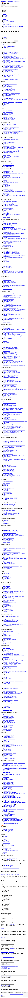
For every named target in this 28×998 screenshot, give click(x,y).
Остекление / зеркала (8, 63)
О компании (6, 836)
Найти (16, 6)
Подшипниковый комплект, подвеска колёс (14, 365)
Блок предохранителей (9, 722)
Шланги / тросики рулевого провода (12, 382)
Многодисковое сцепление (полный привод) (14, 285)
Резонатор (5, 184)
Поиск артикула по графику (10, 84)
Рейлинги (5, 520)
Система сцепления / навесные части (12, 745)
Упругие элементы (8, 71)
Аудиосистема (6, 578)
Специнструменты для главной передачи (13, 766)
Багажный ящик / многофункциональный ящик (15, 671)
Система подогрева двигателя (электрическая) (14, 558)
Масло (5, 708)
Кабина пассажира (8, 54)
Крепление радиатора (8, 72)
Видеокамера (6, 568)
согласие (8, 922)
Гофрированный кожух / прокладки (12, 372)
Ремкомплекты (7, 232)
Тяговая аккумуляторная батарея (11, 714)
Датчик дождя (6, 561)
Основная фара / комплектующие (11, 65)
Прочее (5, 669)
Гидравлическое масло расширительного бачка (14, 389)
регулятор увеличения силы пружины (12, 310)
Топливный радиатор (8, 146)
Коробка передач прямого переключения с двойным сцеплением (13, 258)
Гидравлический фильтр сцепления (12, 228)
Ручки (4, 595)
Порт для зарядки (7, 718)
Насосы (5, 559)
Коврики (5, 589)
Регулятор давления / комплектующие (12, 689)
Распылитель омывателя (9, 538)
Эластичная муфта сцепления (10, 133)
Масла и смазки (7, 44)
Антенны (5, 574)
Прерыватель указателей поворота (11, 414)
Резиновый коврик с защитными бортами (13, 591)
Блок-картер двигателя (9, 91)
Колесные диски (7, 678)
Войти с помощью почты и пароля (9, 966)
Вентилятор (6, 213)
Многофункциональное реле (10, 419)
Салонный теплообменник (10, 466)
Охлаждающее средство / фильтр (11, 486)
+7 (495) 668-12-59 (12, 858)
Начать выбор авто (5, 968)
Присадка (5, 158)
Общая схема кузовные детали (10, 52)
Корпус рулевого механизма (10, 394)
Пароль (2, 921)
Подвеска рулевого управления (11, 375)
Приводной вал (7, 266)
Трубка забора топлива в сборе (11, 139)
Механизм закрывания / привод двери (12, 566)
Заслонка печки (7, 467)
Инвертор (5, 726)
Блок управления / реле (9, 449)
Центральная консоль (8, 600)
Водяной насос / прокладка (10, 203)
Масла (5, 260)
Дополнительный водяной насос (11, 476)
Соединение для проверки (9, 696)
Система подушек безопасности (11, 616)
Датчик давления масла (9, 393)
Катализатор (6, 175)
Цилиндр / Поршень (8, 86)
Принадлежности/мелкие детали (11, 132)
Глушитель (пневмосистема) (10, 697)
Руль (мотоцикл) (7, 746)
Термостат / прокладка (8, 204)
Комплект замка (7, 638)
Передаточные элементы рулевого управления (14, 388)
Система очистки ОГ (8, 98)
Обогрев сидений (7, 562)
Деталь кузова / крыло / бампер (11, 57)
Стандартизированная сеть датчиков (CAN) (14, 430)
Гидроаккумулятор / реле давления (11, 314)
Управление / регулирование (10, 497)
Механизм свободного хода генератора (13, 131)
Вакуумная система (8, 454)
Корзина (5, 15)
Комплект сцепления (8, 221)
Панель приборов (7, 584)
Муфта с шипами (7, 267)
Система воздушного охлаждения (11, 214)
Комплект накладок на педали (10, 662)
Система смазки (7, 95)
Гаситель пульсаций (8, 152)
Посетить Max (6, 831)
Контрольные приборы (9, 424)
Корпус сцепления (7, 242)
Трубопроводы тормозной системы (12, 305)
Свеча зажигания (7, 443)
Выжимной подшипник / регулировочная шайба (15, 238)
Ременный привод (7, 105)
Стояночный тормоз (8, 300)
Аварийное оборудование (9, 619)
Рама (4, 751)
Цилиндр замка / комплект (9, 639)
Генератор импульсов (8, 447)
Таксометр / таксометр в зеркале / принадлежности (11, 608)
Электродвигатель (7, 70)
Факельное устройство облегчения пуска (13, 455)
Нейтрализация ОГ (8, 163)
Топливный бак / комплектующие (11, 74)
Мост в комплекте (7, 289)
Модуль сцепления (8, 246)
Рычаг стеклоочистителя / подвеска (12, 534)
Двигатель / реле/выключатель (10, 557)
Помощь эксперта (7, 27)
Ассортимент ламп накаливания (11, 432)
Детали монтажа (7, 187)
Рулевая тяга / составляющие (10, 371)
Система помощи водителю (10, 626)
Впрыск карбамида (8, 190)
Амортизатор (6, 328)
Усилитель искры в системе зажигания (12, 446)
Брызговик (6, 672)
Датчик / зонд (6, 193)
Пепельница (6, 587)
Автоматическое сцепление (10, 239)
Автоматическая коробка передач (11, 253)
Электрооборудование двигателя (11, 93)
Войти (5, 16)
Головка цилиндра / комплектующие (12, 88)
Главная (5, 37)
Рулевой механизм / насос (9, 379)
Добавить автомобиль (6, 977)
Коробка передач (7, 727)
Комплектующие (7, 605)
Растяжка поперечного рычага (10, 362)
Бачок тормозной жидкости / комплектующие (14, 309)
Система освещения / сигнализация (12, 67)
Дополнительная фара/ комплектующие (13, 66)
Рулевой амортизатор (8, 376)
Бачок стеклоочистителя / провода (11, 536)
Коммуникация (7, 577)
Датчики (5, 418)
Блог (4, 853)
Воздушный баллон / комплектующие (12, 693)
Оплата (5, 839)
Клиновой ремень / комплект (10, 125)
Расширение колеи (8, 360)
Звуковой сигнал (7, 415)
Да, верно (3, 874)
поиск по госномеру (5, 985)
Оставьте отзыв (4, 937)
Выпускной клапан (8, 189)
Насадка (5, 180)
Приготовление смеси (8, 165)
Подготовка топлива (8, 742)
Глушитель (6, 172)
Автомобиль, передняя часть (10, 53)
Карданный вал (7, 278)
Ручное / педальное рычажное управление (13, 596)
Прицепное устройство (9, 510)
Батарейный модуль (8, 716)
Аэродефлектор (7, 667)
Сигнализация (6, 546)
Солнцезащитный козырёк (9, 602)
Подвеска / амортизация (9, 739)
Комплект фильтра (7, 117)
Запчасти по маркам (8, 846)
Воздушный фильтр (8, 112)
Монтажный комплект (8, 514)
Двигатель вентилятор (8, 469)
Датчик (5, 698)
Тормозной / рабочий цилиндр (10, 688)
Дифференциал (7, 280)
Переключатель (7, 456)
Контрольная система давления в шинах (13, 361)
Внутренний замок (8, 636)
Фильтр (5, 315)
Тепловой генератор (8, 725)
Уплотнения (6, 85)
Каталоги (5, 20)
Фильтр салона (7, 114)
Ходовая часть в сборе (8, 333)
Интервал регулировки (9, 504)
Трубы (5, 181)
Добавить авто (7, 34)
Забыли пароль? (4, 950)
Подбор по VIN (7, 24)
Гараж (4, 14)
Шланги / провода (7, 495)
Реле (4, 210)
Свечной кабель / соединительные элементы (14, 445)
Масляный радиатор (8, 396)
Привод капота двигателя (9, 555)
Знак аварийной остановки (10, 666)
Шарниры (5, 373)
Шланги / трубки (7, 473)
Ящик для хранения (8, 610)
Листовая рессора (7, 338)
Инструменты (6, 76)
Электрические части (8, 512)
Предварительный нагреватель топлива (13, 147)
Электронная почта (5, 919)
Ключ (4, 643)
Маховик (5, 237)
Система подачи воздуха (9, 89)
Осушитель (6, 485)
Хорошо (3, 996)
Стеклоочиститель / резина (10, 530)
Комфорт (5, 658)
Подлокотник (6, 586)
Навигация (6, 576)
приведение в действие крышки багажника (14, 553)
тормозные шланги (8, 304)
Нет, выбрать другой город (12, 874)
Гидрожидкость (7, 245)
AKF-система (6, 157)
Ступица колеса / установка (10, 352)
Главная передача (7, 756)
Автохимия (6, 47)
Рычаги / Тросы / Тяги (8, 299)
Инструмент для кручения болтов (11, 334)
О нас (4, 19)
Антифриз (5, 215)
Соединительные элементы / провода (12, 150)
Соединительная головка (9, 691)
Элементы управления (9, 471)
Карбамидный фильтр (8, 119)
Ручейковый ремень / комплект (11, 127)
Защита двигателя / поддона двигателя (12, 102)
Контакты (5, 22)
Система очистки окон (9, 539)
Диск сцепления (7, 224)
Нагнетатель (6, 186)
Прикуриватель (7, 668)
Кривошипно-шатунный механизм (12, 94)
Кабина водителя (7, 78)
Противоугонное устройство (10, 621)
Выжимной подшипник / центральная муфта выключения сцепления (14, 234)
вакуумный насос (7, 313)
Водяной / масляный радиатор (10, 205)
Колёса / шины (7, 750)
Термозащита (6, 185)
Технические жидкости (9, 46)
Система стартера (7, 401)
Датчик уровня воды (8, 153)
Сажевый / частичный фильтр (10, 182)
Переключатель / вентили (9, 282)
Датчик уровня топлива (9, 148)
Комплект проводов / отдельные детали (13, 431)
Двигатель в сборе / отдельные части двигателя (15, 99)
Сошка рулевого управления (10, 384)
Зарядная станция (7, 721)
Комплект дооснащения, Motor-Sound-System (14, 195)
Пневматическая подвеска (9, 339)
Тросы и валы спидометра (9, 753)
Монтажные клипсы (8, 606)
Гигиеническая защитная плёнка (11, 654)
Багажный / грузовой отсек (10, 598)
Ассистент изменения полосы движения (13, 624)
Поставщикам (6, 843)
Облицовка (6, 604)
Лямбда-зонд (6, 176)
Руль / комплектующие (9, 380)
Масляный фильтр (7, 110)
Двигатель (6, 748)
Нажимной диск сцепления (10, 223)
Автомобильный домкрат (9, 664)
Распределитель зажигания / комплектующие (14, 440)
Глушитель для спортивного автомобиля (13, 173)
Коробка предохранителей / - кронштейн (13, 427)
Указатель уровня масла (9, 391)
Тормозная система (8, 736)
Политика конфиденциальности (11, 868)
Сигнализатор (6, 417)
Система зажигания (8, 754)
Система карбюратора (8, 166)
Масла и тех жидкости (8, 21)
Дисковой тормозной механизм (11, 293)
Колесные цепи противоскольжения (12, 663)
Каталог (3, 5)
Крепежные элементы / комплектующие (13, 272)
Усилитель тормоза (8, 306)
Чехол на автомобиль (8, 649)
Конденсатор (6, 483)
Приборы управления (8, 428)
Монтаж (5, 499)
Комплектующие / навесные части (11, 513)
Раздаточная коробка (8, 281)
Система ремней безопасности (10, 620)
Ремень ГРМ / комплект (9, 128)
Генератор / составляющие (9, 403)
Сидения (5, 601)
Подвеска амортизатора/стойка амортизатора (14, 332)
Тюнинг (5, 104)
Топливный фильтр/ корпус (10, 144)
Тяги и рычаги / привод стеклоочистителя (13, 535)
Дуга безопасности (8, 75)
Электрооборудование (8, 737)
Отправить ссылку (5, 964)
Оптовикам (6, 841)
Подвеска (5, 327)
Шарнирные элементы (9, 353)
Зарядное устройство (8, 720)
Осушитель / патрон (8, 695)
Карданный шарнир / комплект (11, 268)
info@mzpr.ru (10, 859)
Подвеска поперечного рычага (10, 348)
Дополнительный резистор (10, 450)
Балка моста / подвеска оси (10, 357)
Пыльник (5, 270)
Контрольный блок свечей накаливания (13, 452)
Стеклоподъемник (7, 550)
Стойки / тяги (6, 351)
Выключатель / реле (8, 540)
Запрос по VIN (7, 848)
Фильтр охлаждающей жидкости (11, 115)
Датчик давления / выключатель (11, 151)
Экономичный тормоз (8, 320)
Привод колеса (7, 749)
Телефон (3, 918)
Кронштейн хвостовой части (10, 521)
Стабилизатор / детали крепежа (11, 349)
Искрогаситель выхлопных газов (11, 196)
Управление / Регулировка (9, 386)
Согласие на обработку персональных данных (14, 866)
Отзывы (5, 852)
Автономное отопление (9, 563)
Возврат (5, 849)
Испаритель (6, 484)
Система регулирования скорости (11, 552)
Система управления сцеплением (11, 236)
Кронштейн (6, 523)
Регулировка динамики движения (11, 311)
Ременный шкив (7, 129)
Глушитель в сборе (8, 171)
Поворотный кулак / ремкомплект (11, 356)
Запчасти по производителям (10, 850)
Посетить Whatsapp (8, 830)
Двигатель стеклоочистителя (10, 531)
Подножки (6, 741)
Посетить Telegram (8, 829)
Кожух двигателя (7, 100)
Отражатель (6, 410)
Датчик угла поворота (8, 385)
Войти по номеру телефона (7, 952)
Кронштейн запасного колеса (10, 79)
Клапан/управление (8, 474)
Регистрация (4, 967)
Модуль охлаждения (8, 208)
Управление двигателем (9, 90)
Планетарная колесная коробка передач (13, 271)
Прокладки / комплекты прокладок (12, 241)
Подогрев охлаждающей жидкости (11, 475)
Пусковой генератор (8, 404)
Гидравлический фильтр (9, 118)
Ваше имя (3, 916)
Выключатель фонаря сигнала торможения (13, 318)
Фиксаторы (6, 435)
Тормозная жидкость (8, 319)
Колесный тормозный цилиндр (11, 302)
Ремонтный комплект (8, 488)
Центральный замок (8, 564)
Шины (5, 677)
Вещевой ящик (7, 597)
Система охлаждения (8, 717)
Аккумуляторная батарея (9, 405)
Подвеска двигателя (8, 96)
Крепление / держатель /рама (10, 69)
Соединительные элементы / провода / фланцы (14, 206)
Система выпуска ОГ (8, 735)
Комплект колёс (7, 682)
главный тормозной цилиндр (10, 308)
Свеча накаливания (8, 451)
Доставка (5, 837)
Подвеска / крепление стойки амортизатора (14, 354)
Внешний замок (7, 635)
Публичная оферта (8, 865)
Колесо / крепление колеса (9, 358)
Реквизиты (6, 844)
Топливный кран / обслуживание (11, 156)
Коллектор (6, 178)
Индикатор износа (7, 301)
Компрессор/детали (8, 481)
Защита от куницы (8, 659)
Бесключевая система (8, 554)
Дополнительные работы (9, 505)
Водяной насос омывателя (9, 533)
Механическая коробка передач (11, 252)
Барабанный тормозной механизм (11, 297)
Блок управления (7, 211)
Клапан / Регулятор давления (10, 700)
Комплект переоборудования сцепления (13, 225)
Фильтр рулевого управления (10, 377)
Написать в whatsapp (8, 957)
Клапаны (5, 143)
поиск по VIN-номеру (6, 976)
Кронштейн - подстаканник (10, 593)
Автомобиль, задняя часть (9, 56)
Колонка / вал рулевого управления (12, 381)
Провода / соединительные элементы (12, 692)
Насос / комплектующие (9, 142)
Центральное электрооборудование (12, 426)
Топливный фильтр (8, 113)
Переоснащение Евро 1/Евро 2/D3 (11, 177)
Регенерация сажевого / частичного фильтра (14, 191)
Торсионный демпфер (8, 227)
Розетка (5, 611)
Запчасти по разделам (8, 845)
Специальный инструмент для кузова (12, 765)
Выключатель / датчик (8, 209)
